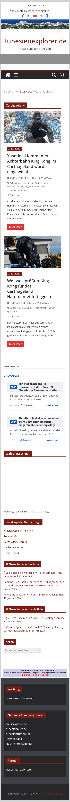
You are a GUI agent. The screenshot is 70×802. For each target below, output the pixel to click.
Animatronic (28, 183)
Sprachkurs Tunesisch (20, 698)
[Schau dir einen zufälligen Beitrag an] (62, 75)
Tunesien (28, 405)
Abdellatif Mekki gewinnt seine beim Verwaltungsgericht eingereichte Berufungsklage (39, 422)
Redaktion (32, 178)
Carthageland (41, 183)
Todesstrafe (10, 536)
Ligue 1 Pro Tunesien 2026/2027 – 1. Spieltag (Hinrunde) (34, 618)
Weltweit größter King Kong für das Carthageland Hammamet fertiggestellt (31, 288)
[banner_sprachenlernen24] (35, 671)
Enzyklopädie (14, 739)
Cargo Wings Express (15, 541)
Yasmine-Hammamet (17, 190)
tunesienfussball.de (18, 734)
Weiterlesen (53, 405)
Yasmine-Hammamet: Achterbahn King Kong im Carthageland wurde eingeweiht (31, 163)
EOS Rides (12, 186)
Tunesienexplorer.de (35, 40)
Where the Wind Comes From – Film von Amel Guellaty (34, 594)
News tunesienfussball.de (26, 609)
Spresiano (40, 186)
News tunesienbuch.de (24, 564)
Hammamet (40, 307)
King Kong (29, 186)
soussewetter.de (16, 724)
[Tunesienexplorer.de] (8, 75)
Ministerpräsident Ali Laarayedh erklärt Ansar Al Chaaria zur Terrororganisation (38, 387)
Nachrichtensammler (19, 744)
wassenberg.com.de (18, 769)
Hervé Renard (11, 553)
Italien (20, 186)
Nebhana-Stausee (13, 547)
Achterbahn (15, 183)
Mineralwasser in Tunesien (18, 530)
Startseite (26, 91)
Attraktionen (14, 149)
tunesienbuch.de (16, 729)
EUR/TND (29, 511)
